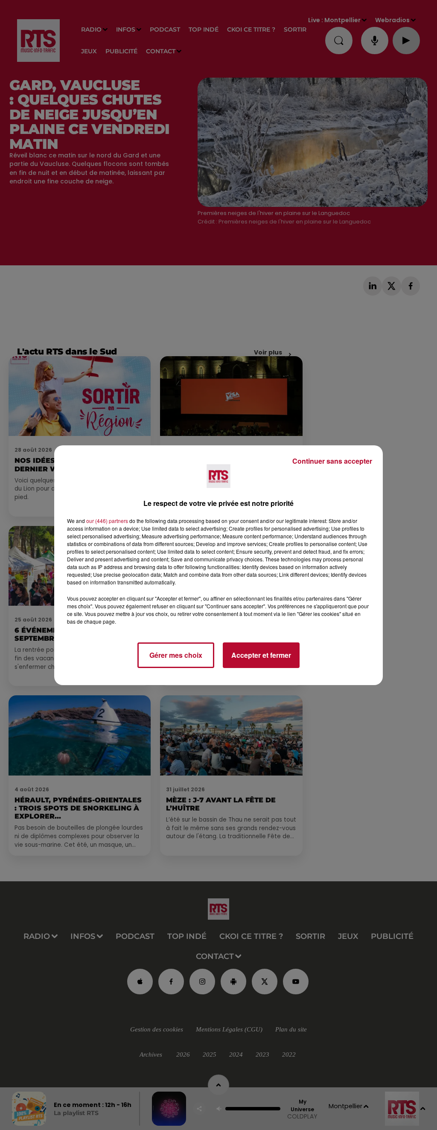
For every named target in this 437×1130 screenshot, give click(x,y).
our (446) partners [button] (107, 520)
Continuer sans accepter (332, 461)
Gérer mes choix (175, 655)
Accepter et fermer (261, 655)
